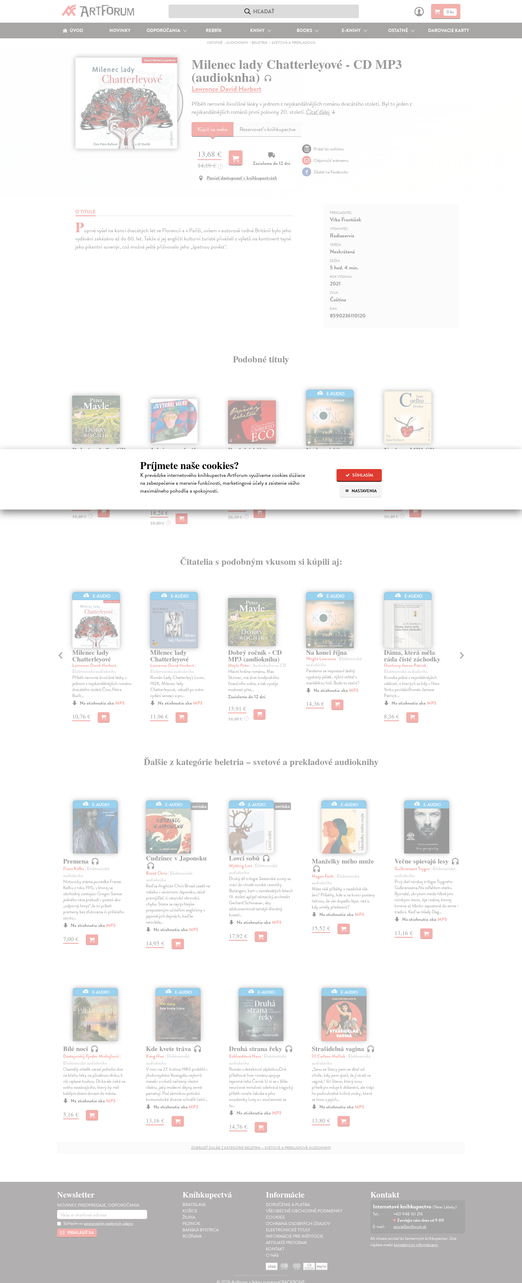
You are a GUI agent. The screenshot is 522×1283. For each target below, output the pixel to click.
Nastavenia (364, 491)
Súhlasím (362, 475)
